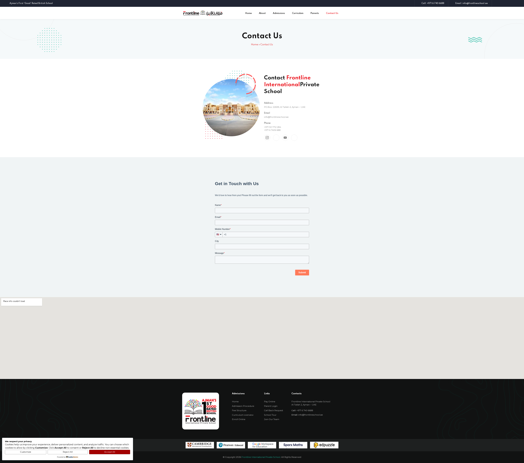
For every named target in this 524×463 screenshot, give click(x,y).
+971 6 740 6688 (305, 410)
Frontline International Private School (261, 457)
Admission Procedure (243, 406)
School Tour (270, 415)
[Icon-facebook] (304, 424)
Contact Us (332, 13)
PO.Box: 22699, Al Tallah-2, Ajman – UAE (284, 107)
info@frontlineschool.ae (276, 117)
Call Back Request (273, 410)
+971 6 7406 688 (272, 130)
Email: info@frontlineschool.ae (471, 3)
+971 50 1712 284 (272, 127)
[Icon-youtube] (313, 424)
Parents (314, 13)
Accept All (109, 452)
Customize (25, 452)
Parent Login (270, 406)
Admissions (279, 13)
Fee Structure (239, 410)
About (262, 13)
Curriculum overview (242, 415)
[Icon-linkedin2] (322, 424)
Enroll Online (238, 419)
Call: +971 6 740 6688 (433, 3)
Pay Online (269, 401)
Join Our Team (271, 419)
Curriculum (297, 13)
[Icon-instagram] (295, 424)
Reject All (68, 452)
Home (248, 13)
